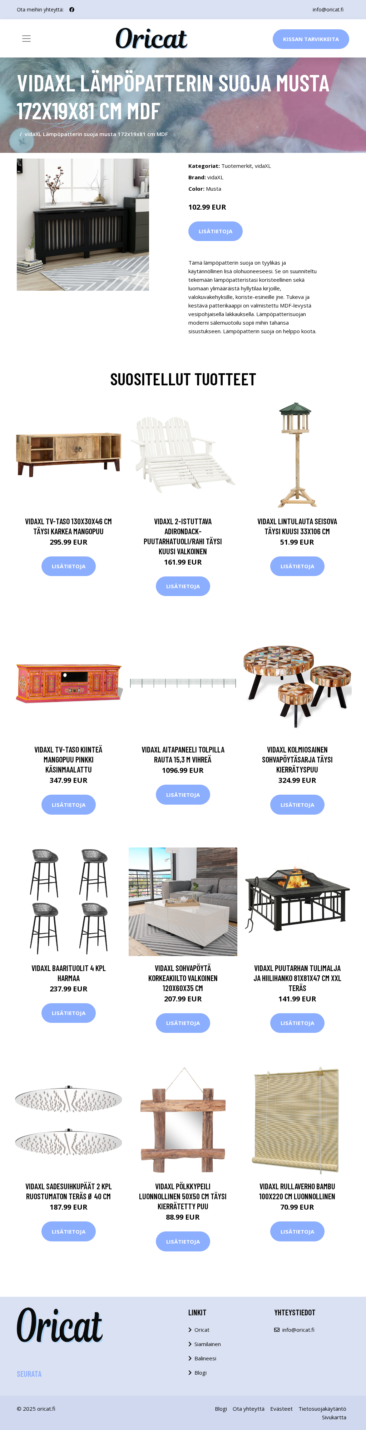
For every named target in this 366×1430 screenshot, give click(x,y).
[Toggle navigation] (26, 38)
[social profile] (71, 9)
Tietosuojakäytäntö (322, 1408)
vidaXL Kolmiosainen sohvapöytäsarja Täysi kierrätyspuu (297, 759)
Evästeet (281, 1408)
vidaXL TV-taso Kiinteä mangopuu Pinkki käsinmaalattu (68, 759)
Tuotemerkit (236, 165)
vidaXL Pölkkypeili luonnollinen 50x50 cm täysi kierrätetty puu (183, 1196)
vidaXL (263, 165)
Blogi (200, 1372)
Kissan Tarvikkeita (311, 38)
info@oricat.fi (328, 9)
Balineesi (205, 1358)
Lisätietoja (215, 231)
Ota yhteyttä (248, 1408)
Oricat (201, 1329)
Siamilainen (207, 1344)
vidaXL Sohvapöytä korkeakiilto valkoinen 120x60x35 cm (183, 977)
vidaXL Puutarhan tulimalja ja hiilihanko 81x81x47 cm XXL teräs (297, 977)
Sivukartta (334, 1417)
